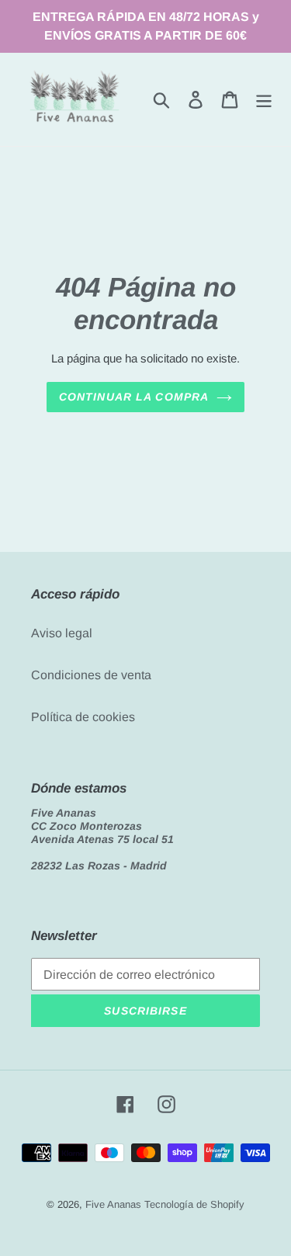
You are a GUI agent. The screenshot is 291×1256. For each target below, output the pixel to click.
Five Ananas (113, 1204)
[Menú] (264, 99)
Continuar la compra (134, 396)
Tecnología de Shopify (194, 1204)
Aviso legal (61, 633)
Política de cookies (83, 716)
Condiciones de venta (91, 675)
